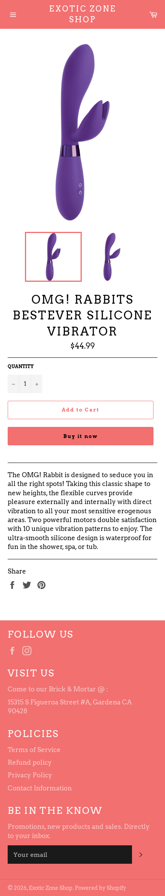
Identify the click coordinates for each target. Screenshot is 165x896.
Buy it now (80, 436)
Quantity (21, 366)
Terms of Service (34, 750)
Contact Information (40, 788)
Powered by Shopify (100, 888)
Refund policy (30, 762)
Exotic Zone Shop (82, 14)
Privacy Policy (30, 775)
